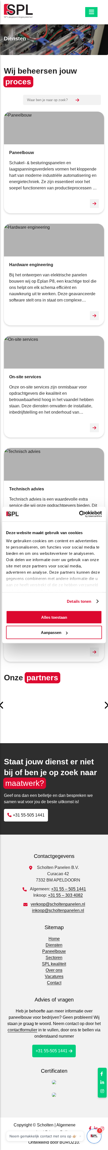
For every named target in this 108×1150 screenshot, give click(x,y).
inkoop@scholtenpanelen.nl (58, 910)
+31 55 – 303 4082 (65, 895)
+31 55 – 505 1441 (68, 889)
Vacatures (54, 976)
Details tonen (79, 601)
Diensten (54, 945)
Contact (54, 983)
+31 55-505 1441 (29, 815)
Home (54, 939)
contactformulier (22, 1030)
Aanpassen (51, 632)
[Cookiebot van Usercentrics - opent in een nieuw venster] (79, 514)
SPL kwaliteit (54, 964)
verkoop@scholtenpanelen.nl (58, 904)
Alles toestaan (54, 617)
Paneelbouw (54, 951)
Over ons (54, 970)
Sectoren (54, 957)
